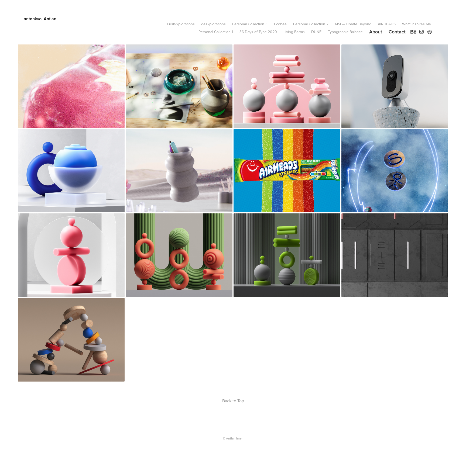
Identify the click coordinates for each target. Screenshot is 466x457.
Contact (397, 31)
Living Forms (294, 31)
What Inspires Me (416, 24)
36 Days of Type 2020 (258, 31)
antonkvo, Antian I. (42, 19)
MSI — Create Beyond (353, 24)
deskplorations (213, 24)
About (375, 31)
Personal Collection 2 (310, 24)
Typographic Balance (345, 31)
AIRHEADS (387, 24)
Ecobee (280, 24)
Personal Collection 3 (250, 24)
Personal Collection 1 (215, 31)
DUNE (316, 31)
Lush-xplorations (181, 24)
